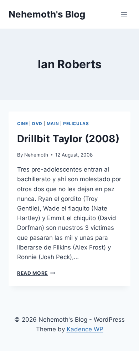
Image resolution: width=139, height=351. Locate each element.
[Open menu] (123, 14)
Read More (36, 273)
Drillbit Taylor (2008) (68, 139)
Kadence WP (85, 329)
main (53, 123)
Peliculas (76, 123)
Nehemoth (36, 155)
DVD (37, 123)
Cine (22, 123)
